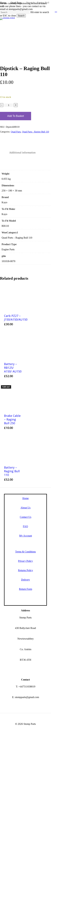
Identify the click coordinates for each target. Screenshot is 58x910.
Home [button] (25, 498)
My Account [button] (25, 535)
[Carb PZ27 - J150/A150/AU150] (13, 297)
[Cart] (57, 11)
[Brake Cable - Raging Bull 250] (13, 397)
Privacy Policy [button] (25, 561)
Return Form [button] (25, 589)
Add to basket (15, 116)
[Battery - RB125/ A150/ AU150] (13, 345)
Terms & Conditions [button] (25, 551)
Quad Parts (16, 132)
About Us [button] (25, 507)
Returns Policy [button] (25, 570)
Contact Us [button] (25, 517)
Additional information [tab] (22, 152)
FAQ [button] (25, 526)
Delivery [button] (25, 579)
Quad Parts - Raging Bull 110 (35, 132)
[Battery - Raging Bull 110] (13, 449)
